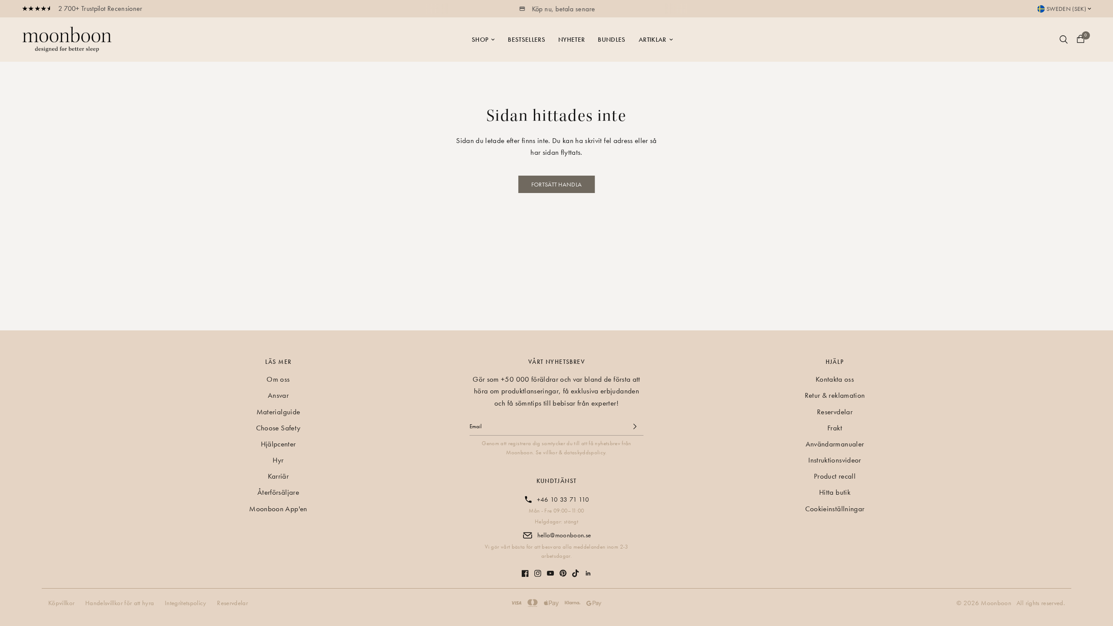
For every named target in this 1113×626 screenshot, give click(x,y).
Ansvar (278, 395)
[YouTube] (550, 569)
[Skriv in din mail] (634, 426)
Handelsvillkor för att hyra (119, 603)
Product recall (835, 476)
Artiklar (652, 39)
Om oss (278, 379)
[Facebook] (525, 569)
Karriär (278, 476)
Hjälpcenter (278, 444)
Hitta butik (834, 492)
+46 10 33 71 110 (563, 499)
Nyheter (571, 39)
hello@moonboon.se (564, 535)
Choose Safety (278, 428)
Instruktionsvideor (834, 460)
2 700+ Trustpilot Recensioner (100, 8)
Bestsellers (526, 39)
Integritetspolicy (186, 603)
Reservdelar (835, 411)
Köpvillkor (61, 603)
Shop (480, 39)
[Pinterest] (563, 569)
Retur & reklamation (835, 395)
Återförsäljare (278, 492)
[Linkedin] (588, 569)
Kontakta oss (835, 379)
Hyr (278, 460)
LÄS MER (278, 362)
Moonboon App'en (278, 508)
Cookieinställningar (834, 508)
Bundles (611, 39)
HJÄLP (835, 362)
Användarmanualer (835, 444)
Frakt (834, 428)
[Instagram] (537, 569)
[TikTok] (575, 569)
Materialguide (278, 411)
